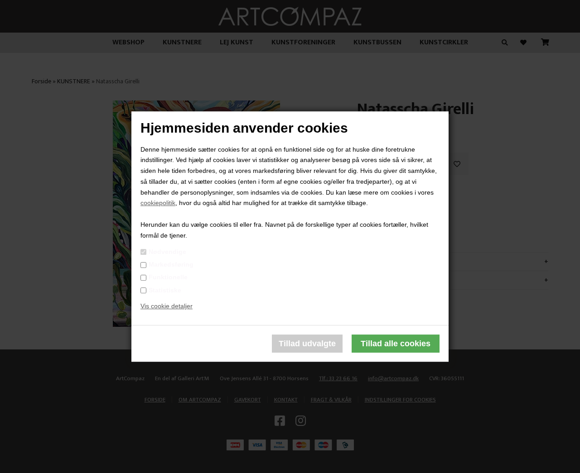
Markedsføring (171, 264)
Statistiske (165, 290)
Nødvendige (167, 251)
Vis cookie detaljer (166, 306)
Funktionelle (168, 277)
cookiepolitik (157, 203)
